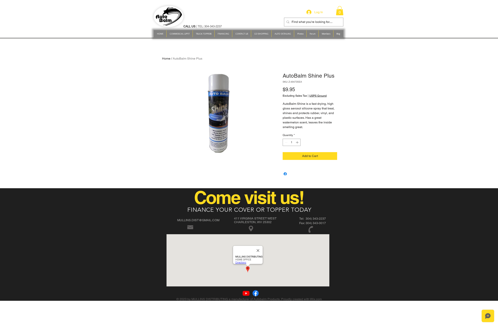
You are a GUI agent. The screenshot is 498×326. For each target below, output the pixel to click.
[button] (261, 33)
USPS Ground (318, 95)
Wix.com (316, 299)
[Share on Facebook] (285, 174)
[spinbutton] (291, 142)
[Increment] (297, 142)
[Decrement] (285, 142)
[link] (340, 10)
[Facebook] (256, 293)
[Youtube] (246, 293)
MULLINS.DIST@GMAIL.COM (198, 220)
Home (166, 58)
